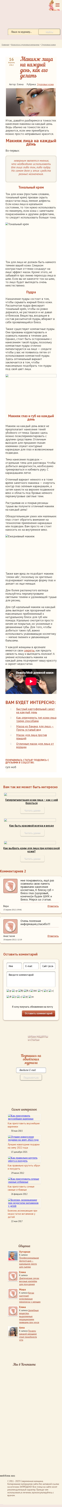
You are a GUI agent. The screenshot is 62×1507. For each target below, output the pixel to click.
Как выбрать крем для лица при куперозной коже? (31, 850)
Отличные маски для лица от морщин (35, 745)
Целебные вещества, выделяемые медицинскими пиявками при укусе (29, 1316)
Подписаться (31, 1077)
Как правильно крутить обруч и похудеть (24, 1167)
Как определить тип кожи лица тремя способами (36, 719)
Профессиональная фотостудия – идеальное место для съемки (29, 1262)
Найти (49, 31)
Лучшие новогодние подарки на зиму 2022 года (24, 1146)
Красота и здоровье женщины (25, 44)
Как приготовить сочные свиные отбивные (21, 1188)
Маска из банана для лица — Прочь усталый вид (35, 728)
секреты (29, 650)
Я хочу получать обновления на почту (32, 1006)
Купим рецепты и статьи (38, 1038)
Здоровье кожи (48, 44)
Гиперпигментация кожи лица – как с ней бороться (31, 801)
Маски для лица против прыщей (31, 736)
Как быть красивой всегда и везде (31, 825)
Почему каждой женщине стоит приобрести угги (28, 1335)
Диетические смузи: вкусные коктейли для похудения (29, 1281)
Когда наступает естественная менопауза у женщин (30, 1297)
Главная (5, 44)
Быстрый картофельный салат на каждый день (35, 710)
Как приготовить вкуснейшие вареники (24, 1125)
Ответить (53, 906)
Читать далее (32, 810)
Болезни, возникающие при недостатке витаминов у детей (22, 1214)
